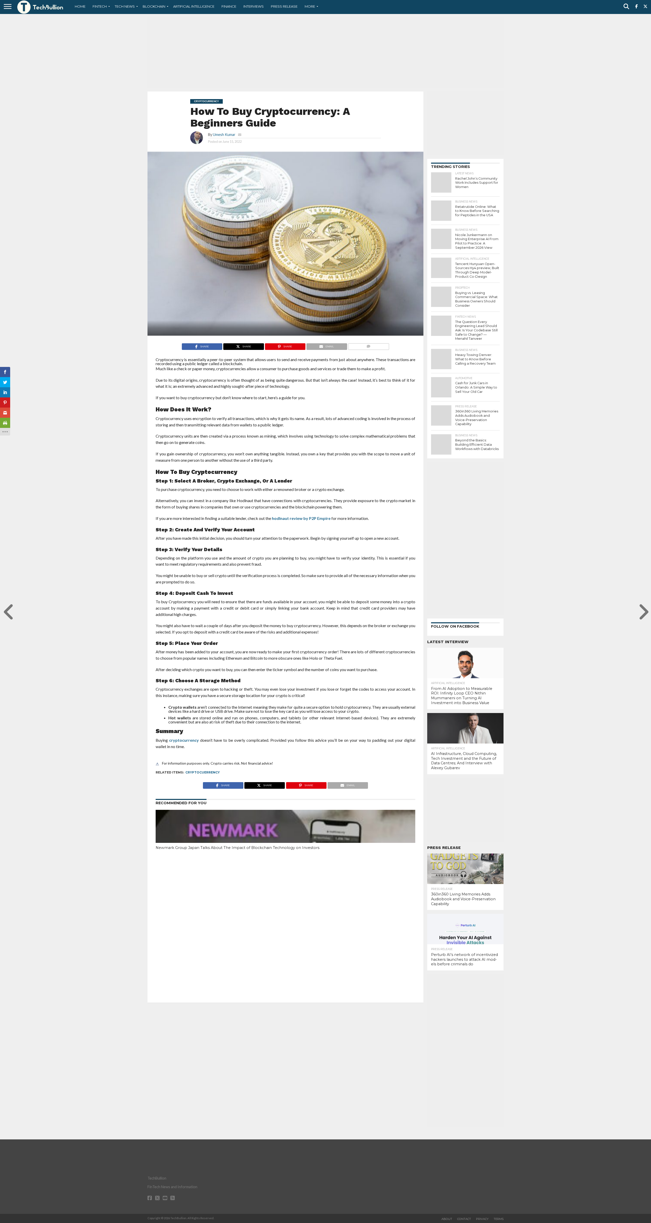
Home (80, 6)
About (446, 1219)
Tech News (125, 6)
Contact (464, 1219)
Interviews (253, 6)
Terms (499, 1219)
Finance (228, 6)
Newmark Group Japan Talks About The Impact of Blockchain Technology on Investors (237, 847)
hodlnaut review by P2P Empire (301, 518)
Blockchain (154, 6)
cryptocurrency (184, 740)
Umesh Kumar (224, 134)
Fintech (100, 6)
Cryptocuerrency (202, 772)
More (310, 6)
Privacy (482, 1219)
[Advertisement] (325, 52)
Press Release (284, 6)
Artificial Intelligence (193, 6)
